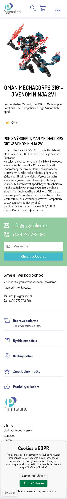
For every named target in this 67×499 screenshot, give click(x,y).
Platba (8, 440)
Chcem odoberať (33, 256)
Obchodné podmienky (18, 430)
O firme (8, 425)
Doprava (9, 435)
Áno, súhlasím (33, 483)
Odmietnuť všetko (33, 475)
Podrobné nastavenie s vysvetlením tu (33, 490)
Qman (14, 122)
